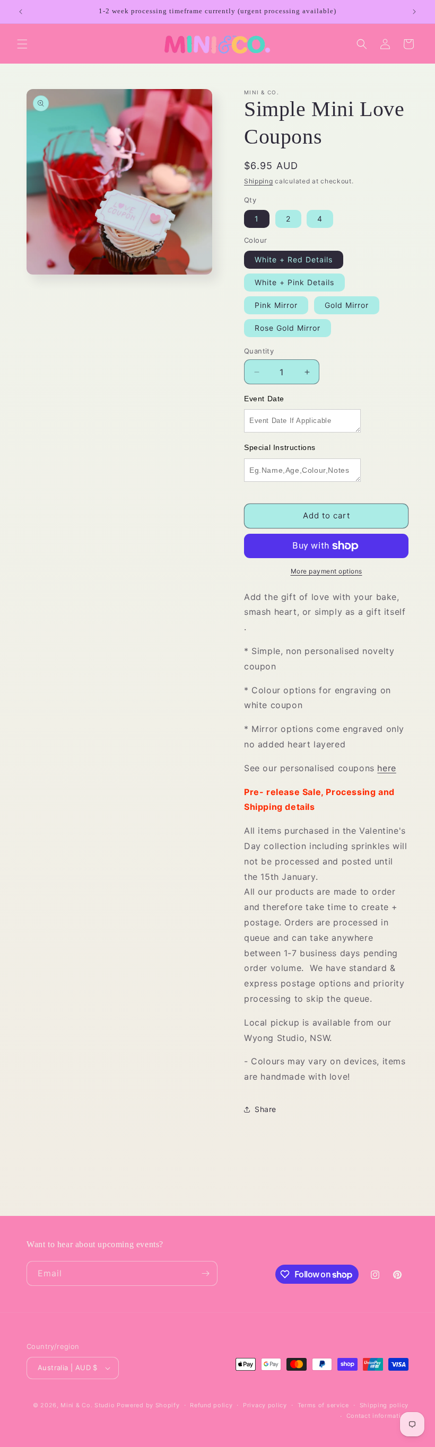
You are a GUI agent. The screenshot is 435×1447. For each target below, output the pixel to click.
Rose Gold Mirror (287, 327)
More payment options (326, 571)
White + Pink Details (294, 282)
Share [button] (265, 1109)
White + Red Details (294, 259)
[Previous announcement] (20, 11)
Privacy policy (265, 1405)
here (386, 768)
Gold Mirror (347, 305)
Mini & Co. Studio (87, 1405)
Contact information (377, 1415)
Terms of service (323, 1405)
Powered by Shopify (148, 1405)
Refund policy (211, 1405)
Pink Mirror (276, 305)
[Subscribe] (205, 1273)
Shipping (258, 181)
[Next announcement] (414, 11)
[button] (22, 44)
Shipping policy (384, 1405)
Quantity (259, 351)
